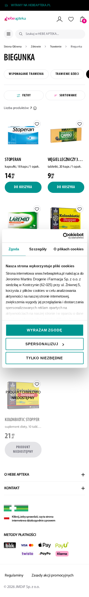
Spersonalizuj (41, 344)
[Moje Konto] (59, 19)
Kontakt (11, 488)
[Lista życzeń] (71, 19)
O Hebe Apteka (16, 475)
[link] (23, 149)
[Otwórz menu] (8, 34)
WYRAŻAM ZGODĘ (44, 330)
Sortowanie (68, 95)
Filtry (26, 95)
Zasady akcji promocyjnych (53, 575)
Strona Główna (13, 46)
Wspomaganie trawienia (26, 74)
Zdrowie (36, 46)
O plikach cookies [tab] (69, 249)
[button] (35, 108)
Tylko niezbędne (44, 358)
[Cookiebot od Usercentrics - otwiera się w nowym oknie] (63, 236)
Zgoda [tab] (14, 249)
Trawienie (56, 46)
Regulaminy (14, 575)
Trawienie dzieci (67, 74)
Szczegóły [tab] (38, 249)
